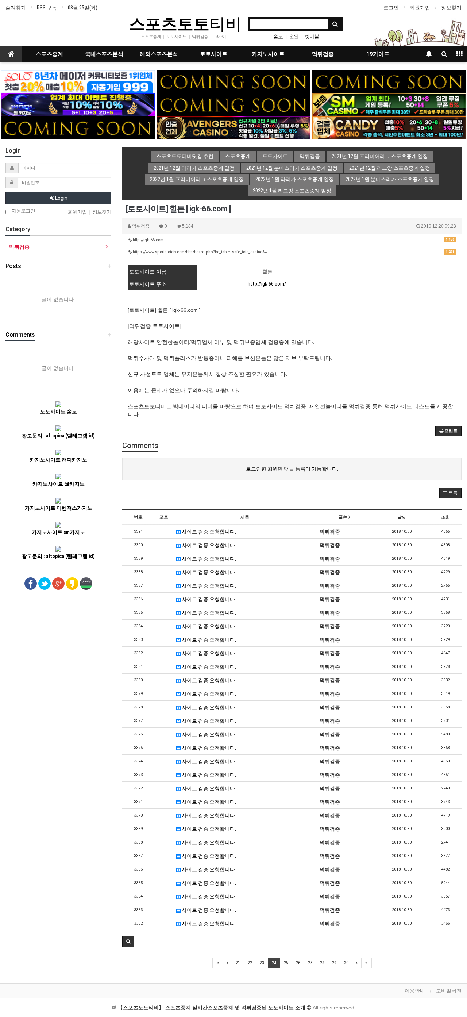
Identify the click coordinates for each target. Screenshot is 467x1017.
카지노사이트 (268, 54)
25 (286, 963)
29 (334, 963)
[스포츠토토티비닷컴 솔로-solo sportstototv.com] (78, 81)
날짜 (401, 517)
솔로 (278, 36)
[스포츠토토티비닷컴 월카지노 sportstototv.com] (78, 104)
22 (250, 963)
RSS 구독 (47, 8)
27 (310, 963)
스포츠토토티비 (185, 23)
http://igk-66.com (293, 239)
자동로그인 (22, 211)
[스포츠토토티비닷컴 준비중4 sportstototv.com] (78, 127)
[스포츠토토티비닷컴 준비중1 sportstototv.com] (233, 81)
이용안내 (415, 991)
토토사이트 (213, 54)
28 (322, 963)
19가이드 (377, 54)
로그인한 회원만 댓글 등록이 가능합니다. (292, 469)
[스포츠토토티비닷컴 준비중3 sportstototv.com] (233, 104)
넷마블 (312, 36)
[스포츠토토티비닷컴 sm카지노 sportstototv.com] (389, 104)
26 (298, 963)
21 (238, 963)
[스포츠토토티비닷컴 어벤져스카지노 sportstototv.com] (233, 127)
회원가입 (420, 8)
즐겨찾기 (15, 8)
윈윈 (293, 36)
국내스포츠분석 (104, 54)
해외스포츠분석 (159, 54)
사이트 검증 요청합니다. (208, 532)
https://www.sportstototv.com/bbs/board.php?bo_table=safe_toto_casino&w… (293, 252)
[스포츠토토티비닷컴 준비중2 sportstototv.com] (389, 81)
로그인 (391, 8)
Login (60, 198)
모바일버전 (449, 991)
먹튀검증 (323, 54)
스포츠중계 (49, 54)
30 (346, 963)
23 (262, 963)
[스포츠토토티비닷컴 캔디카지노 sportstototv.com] (389, 127)
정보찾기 (451, 8)
